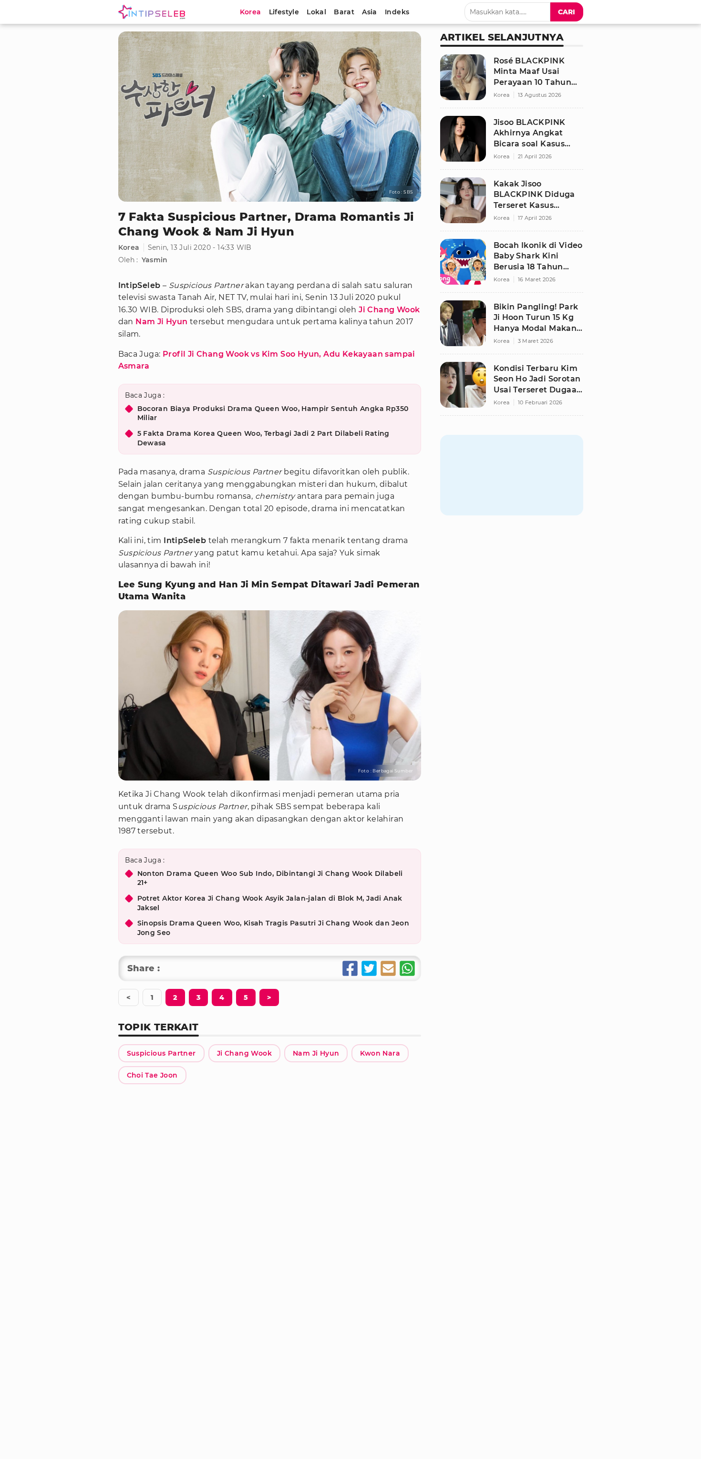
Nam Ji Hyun (161, 321)
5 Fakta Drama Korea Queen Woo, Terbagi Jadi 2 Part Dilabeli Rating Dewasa (263, 438)
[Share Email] (388, 968)
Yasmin (155, 260)
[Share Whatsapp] (407, 968)
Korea (129, 247)
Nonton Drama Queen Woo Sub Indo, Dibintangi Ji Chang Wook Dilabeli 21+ (270, 878)
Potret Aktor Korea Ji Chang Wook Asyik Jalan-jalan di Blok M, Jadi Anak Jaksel (269, 903)
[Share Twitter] (369, 968)
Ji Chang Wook (389, 309)
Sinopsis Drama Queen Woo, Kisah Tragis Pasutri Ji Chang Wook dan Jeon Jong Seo (273, 928)
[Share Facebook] (350, 968)
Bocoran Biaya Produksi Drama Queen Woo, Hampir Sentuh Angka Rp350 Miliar (273, 413)
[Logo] (153, 12)
